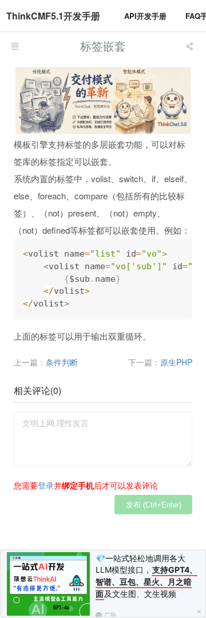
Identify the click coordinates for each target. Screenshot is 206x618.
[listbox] (190, 45)
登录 (46, 485)
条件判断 (62, 362)
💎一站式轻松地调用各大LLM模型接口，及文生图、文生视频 (146, 576)
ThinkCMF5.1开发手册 (53, 15)
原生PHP (176, 362)
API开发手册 (145, 15)
